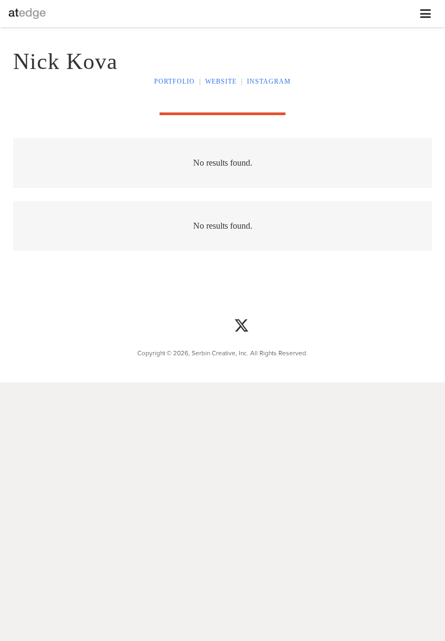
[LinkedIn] (279, 326)
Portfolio (174, 81)
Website (221, 81)
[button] (229, 13)
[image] (27, 13)
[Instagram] (166, 326)
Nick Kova (65, 61)
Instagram (269, 81)
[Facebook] (204, 326)
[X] (241, 326)
